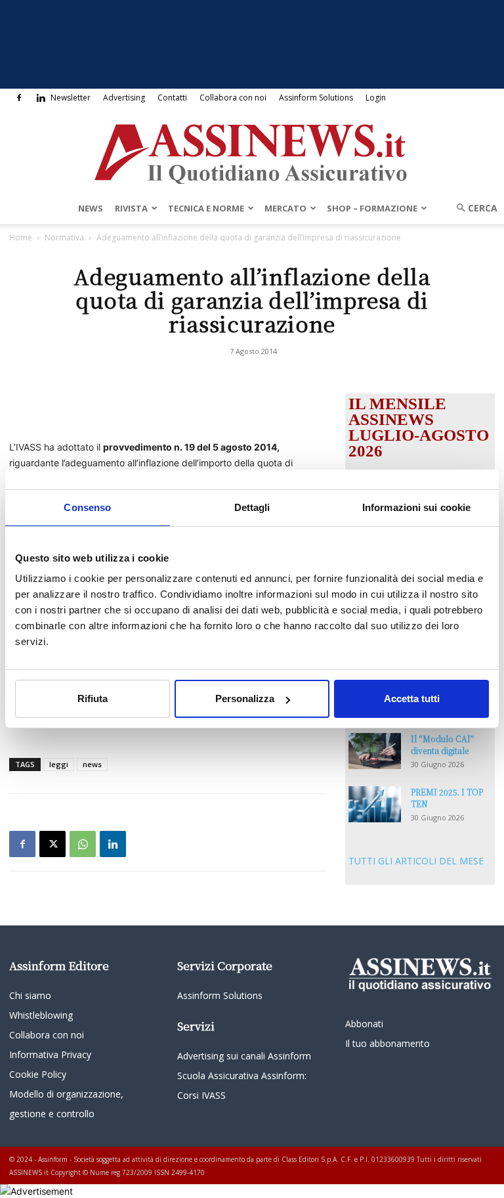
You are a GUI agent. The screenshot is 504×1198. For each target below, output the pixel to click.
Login (376, 97)
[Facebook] (19, 98)
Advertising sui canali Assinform (244, 1056)
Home (20, 237)
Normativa (64, 237)
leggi (58, 764)
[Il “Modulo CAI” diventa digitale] (374, 751)
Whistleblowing (41, 1015)
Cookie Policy (37, 1074)
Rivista (131, 208)
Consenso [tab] (87, 507)
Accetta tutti (412, 698)
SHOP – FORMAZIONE (372, 208)
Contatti (172, 97)
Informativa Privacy (50, 1054)
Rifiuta (92, 698)
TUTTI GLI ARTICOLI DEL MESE (416, 860)
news (92, 764)
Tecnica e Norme (206, 208)
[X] (52, 844)
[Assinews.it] (252, 150)
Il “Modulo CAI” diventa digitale (442, 744)
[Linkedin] (41, 98)
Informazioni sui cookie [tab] (416, 507)
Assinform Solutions (316, 97)
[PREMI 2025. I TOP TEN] (374, 804)
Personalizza (244, 698)
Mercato (285, 208)
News (90, 208)
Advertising (124, 97)
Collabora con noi (233, 97)
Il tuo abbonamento (387, 1043)
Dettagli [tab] (252, 507)
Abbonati (364, 1023)
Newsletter (71, 97)
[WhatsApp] (83, 844)
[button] (472, 208)
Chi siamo (30, 995)
